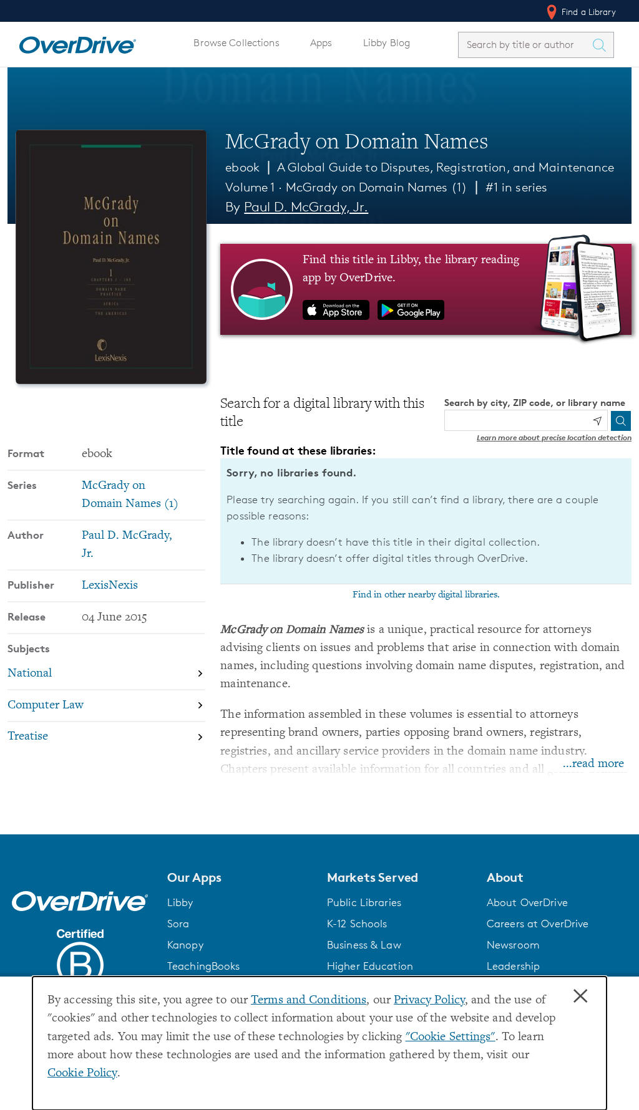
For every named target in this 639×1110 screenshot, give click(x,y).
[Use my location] (597, 421)
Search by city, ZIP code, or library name (534, 402)
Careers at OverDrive (537, 923)
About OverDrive (527, 902)
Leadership (513, 966)
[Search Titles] (602, 44)
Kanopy (185, 945)
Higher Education (370, 966)
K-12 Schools (357, 923)
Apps (321, 43)
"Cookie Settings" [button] (450, 1037)
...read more (593, 764)
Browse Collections (236, 43)
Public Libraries (364, 902)
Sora (178, 923)
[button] (239, 877)
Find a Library (587, 11)
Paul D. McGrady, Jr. (306, 207)
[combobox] (525, 44)
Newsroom (513, 945)
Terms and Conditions (308, 1000)
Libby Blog (386, 43)
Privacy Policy (429, 1000)
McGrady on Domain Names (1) (376, 187)
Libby (180, 902)
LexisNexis (110, 586)
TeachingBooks (203, 966)
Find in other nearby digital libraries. (426, 595)
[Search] (621, 421)
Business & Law (364, 945)
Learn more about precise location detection (554, 437)
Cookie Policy (82, 1073)
